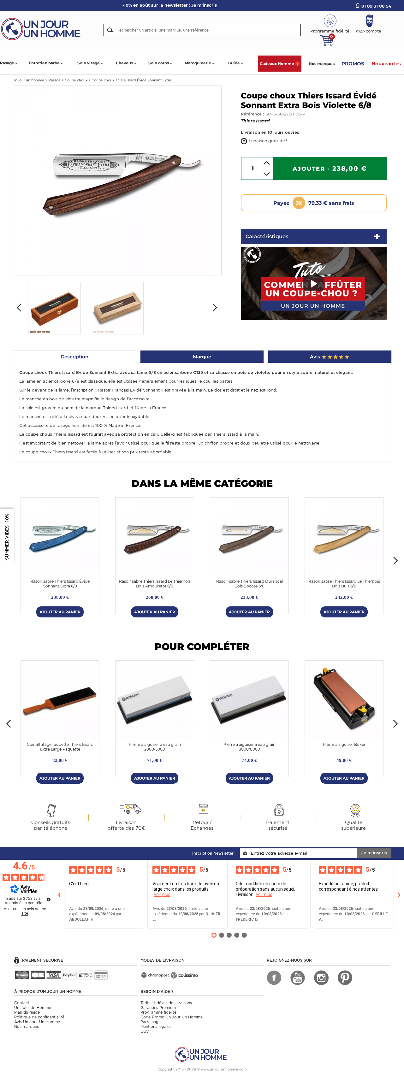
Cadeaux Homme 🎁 (280, 63)
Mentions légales (155, 1026)
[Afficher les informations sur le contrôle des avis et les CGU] (48, 899)
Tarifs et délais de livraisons (166, 1002)
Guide (234, 63)
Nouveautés (386, 64)
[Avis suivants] (399, 894)
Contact (21, 1002)
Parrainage (150, 1021)
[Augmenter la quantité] (267, 163)
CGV (144, 1031)
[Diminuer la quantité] (267, 174)
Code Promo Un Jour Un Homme (171, 1017)
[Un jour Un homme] (42, 28)
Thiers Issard (255, 121)
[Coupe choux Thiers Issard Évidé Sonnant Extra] (117, 180)
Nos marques (322, 63)
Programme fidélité (158, 1012)
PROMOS (353, 64)
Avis (315, 357)
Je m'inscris (374, 852)
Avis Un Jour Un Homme (37, 1021)
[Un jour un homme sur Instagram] (321, 977)
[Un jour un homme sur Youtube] (297, 977)
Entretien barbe (44, 63)
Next (215, 308)
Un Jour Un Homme (32, 1007)
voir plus (162, 894)
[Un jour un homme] (202, 1054)
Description (74, 357)
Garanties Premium (158, 1007)
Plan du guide (27, 1012)
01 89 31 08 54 (376, 6)
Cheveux (124, 63)
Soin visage (88, 63)
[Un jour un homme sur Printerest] (345, 977)
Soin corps (158, 63)
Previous (19, 308)
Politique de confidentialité (39, 1017)
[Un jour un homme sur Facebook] (274, 977)
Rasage (7, 63)
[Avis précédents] (59, 894)
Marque (202, 357)
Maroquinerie (198, 63)
